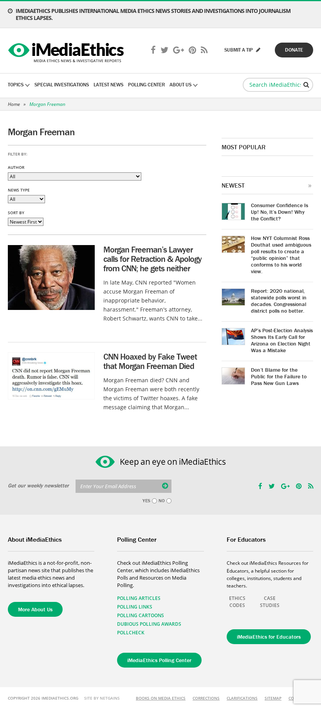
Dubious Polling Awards (149, 624)
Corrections (206, 698)
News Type (19, 190)
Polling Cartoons (140, 615)
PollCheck (130, 632)
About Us (180, 84)
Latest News (108, 84)
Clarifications (242, 698)
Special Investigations (61, 84)
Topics (15, 84)
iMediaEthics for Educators (269, 636)
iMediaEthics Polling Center (159, 660)
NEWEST (233, 185)
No (162, 500)
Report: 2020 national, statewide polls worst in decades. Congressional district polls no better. (279, 300)
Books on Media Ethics (161, 698)
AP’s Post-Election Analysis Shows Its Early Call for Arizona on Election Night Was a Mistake (282, 340)
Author (16, 167)
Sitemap (273, 698)
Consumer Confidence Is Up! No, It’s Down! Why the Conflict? (279, 212)
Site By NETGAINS (102, 698)
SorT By (16, 212)
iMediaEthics (67, 51)
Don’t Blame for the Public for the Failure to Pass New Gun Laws (279, 376)
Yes (146, 500)
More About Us (35, 609)
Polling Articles (138, 598)
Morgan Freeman (47, 104)
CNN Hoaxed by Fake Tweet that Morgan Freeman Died (150, 361)
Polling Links (134, 606)
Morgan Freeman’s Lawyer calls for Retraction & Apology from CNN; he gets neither (152, 259)
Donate (294, 50)
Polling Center (146, 84)
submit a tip (239, 50)
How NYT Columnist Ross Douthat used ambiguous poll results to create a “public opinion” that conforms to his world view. (281, 255)
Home (14, 104)
